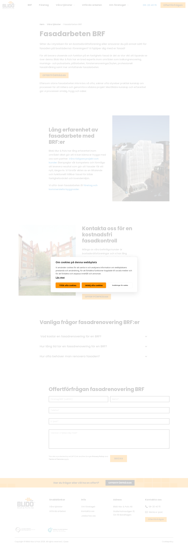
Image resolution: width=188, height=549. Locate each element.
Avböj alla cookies (94, 285)
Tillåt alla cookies (67, 285)
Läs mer (60, 277)
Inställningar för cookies (120, 285)
